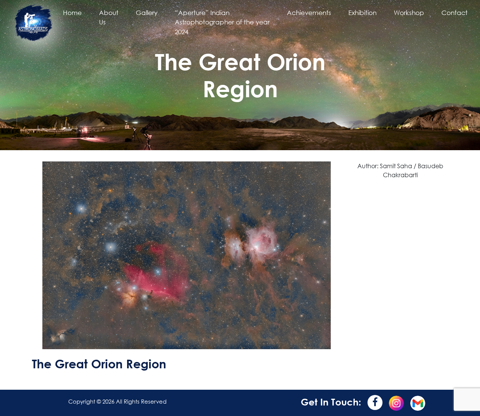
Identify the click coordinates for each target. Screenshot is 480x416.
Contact (454, 13)
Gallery (147, 13)
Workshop (409, 13)
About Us (108, 17)
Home (72, 13)
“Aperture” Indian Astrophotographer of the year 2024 (222, 22)
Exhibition (362, 13)
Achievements (309, 13)
